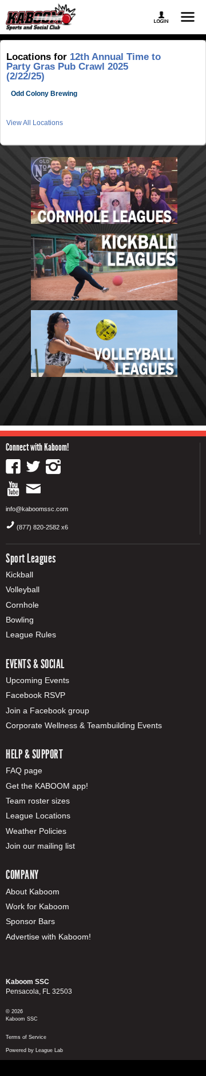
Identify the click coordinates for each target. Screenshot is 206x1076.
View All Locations (34, 123)
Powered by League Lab (34, 1050)
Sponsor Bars (30, 921)
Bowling (20, 619)
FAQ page (24, 770)
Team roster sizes (38, 800)
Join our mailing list (40, 845)
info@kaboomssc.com (37, 508)
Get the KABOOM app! (47, 785)
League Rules (31, 634)
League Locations (38, 815)
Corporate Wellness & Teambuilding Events (84, 725)
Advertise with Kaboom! (48, 936)
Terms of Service (26, 1037)
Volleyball (22, 589)
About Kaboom (33, 891)
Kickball (19, 574)
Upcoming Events (37, 680)
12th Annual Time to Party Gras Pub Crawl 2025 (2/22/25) (83, 66)
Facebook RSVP (35, 695)
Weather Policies (36, 831)
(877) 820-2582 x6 (42, 527)
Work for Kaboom (37, 906)
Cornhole (22, 604)
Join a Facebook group (47, 710)
